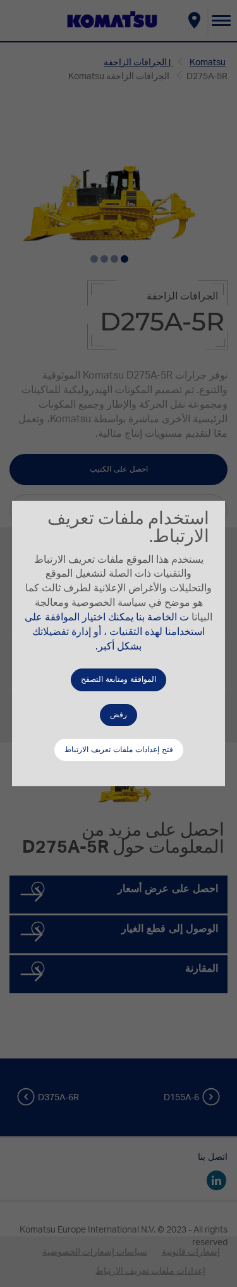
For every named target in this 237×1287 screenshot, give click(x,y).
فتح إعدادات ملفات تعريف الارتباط (118, 749)
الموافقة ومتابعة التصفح (118, 679)
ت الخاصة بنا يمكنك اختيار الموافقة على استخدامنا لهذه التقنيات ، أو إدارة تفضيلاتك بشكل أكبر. (115, 631)
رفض (118, 715)
